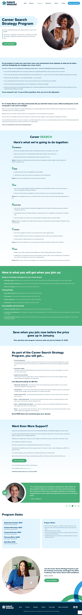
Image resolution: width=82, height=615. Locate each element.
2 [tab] (69, 506)
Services (31, 3)
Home (25, 3)
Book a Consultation (74, 3)
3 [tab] (72, 506)
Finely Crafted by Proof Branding (52, 611)
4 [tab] (75, 506)
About (56, 3)
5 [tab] (78, 506)
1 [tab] (66, 506)
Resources (48, 3)
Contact (63, 3)
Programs (39, 3)
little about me (27, 468)
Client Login (52, 607)
